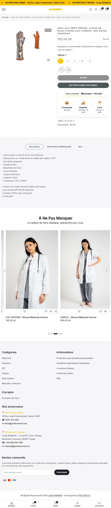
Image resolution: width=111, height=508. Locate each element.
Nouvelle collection (11, 383)
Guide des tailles (65, 373)
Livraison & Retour (65, 368)
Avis (80, 146)
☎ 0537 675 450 (10, 420)
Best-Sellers (8, 378)
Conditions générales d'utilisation (73, 363)
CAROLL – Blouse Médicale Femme (75, 317)
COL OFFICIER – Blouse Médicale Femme (23, 317)
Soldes (5, 373)
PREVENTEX (84, 495)
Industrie (6, 363)
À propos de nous (10, 398)
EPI (3, 368)
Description (34, 146)
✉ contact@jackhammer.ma (16, 446)
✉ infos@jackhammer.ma (14, 423)
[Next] (106, 270)
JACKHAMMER (55, 495)
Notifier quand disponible (83, 85)
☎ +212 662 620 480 (12, 442)
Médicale (6, 358)
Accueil (5, 17)
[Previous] (4, 270)
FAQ (59, 378)
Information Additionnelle (59, 146)
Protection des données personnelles (75, 358)
